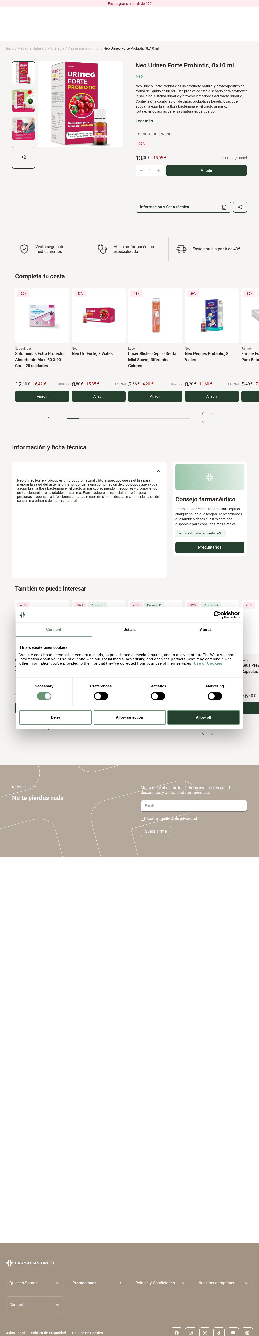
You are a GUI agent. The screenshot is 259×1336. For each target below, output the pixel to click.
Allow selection (129, 717)
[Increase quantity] (158, 170)
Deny (55, 717)
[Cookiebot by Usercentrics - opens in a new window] (217, 615)
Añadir (42, 396)
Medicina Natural (30, 48)
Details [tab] (129, 629)
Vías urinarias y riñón (84, 48)
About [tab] (205, 629)
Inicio (10, 48)
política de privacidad (179, 819)
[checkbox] (143, 819)
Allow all (203, 717)
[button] (98, 1283)
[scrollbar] (128, 418)
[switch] (101, 696)
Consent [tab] (53, 629)
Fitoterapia (55, 48)
